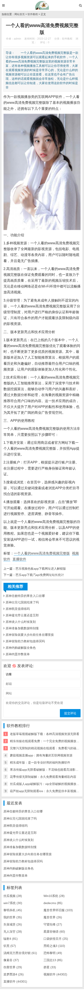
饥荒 (9, 946)
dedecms (53, 903)
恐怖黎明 (53, 953)
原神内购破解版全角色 (21, 647)
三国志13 (53, 960)
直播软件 (19, 559)
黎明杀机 (12, 910)
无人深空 (12, 931)
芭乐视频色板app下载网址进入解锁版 (41, 568)
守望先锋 (53, 924)
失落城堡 (12, 924)
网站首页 (19, 14)
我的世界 (12, 917)
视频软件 (55, 974)
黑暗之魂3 (54, 946)
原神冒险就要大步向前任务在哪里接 (30, 634)
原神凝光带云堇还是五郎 (22, 615)
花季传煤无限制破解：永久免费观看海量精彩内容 (43, 776)
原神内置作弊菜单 (18, 654)
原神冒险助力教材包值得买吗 (25, 641)
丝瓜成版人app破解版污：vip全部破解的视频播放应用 (46, 784)
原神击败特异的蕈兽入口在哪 (25, 596)
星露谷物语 (54, 931)
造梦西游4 (13, 974)
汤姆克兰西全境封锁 (20, 953)
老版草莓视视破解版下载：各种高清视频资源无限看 (44, 734)
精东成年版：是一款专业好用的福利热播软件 (40, 762)
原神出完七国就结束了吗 (22, 602)
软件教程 (33, 14)
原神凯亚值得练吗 (18, 608)
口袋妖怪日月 (56, 938)
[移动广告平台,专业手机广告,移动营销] (42, 5)
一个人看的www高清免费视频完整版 (42, 553)
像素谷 (11, 960)
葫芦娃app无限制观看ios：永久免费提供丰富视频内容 (46, 791)
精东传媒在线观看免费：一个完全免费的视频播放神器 (46, 741)
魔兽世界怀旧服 (58, 910)
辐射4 (10, 938)
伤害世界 (12, 967)
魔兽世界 (53, 917)
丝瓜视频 (12, 896)
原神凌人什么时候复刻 (21, 621)
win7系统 (12, 903)
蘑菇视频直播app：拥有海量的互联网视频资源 (41, 755)
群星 (50, 967)
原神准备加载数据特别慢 (22, 628)
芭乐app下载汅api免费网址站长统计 (40, 575)
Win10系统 (54, 896)
